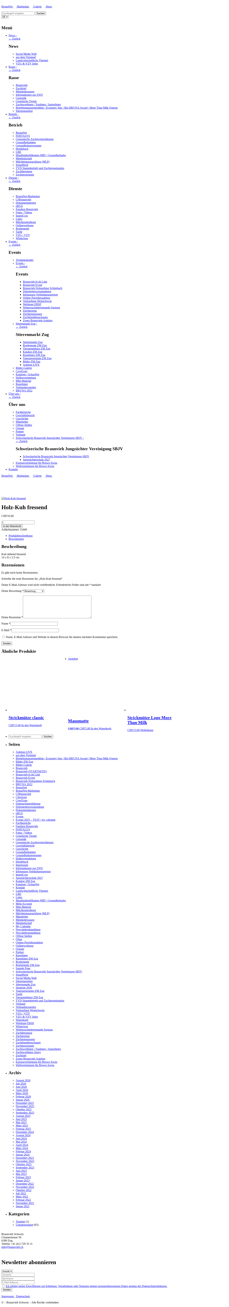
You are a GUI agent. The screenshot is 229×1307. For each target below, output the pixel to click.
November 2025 (25, 1106)
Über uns (15, 393)
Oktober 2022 (23, 1190)
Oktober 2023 (23, 1164)
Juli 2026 (21, 1083)
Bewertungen (16, 538)
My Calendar (23, 926)
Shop (49, 6)
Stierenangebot (24, 110)
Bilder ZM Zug (31, 361)
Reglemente (22, 228)
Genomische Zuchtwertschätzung (34, 139)
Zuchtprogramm (25, 174)
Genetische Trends (26, 101)
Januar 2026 (23, 1099)
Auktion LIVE (31, 364)
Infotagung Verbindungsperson (40, 294)
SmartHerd (22, 164)
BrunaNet (7, 6)
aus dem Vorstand (26, 57)
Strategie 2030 (24, 987)
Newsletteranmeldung (28, 932)
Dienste (14, 177)
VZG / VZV (23, 235)
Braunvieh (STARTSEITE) (31, 771)
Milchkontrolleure (26, 222)
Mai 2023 (21, 1174)
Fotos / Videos (24, 212)
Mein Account (24, 903)
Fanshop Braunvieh (27, 209)
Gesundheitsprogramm (28, 145)
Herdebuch (22, 148)
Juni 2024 (21, 1138)
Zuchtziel (21, 88)
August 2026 (23, 1080)
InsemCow (22, 215)
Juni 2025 (21, 1119)
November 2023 (25, 1161)
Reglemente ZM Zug (35, 345)
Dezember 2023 (25, 1157)
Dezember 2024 (25, 1132)
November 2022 (25, 1186)
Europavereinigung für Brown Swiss (36, 462)
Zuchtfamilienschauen (35, 317)
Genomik (21, 98)
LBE (18, 152)
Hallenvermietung (26, 377)
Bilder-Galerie (24, 367)
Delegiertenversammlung (37, 291)
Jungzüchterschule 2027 (36, 459)
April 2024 (22, 1144)
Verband (20, 434)
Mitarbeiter (22, 421)
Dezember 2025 (25, 1103)
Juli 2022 (21, 1193)
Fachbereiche (23, 412)
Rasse (13, 66)
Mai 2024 (21, 1141)
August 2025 (23, 1115)
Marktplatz (23, 6)
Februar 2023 (23, 1177)
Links (19, 218)
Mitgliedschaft (24, 158)
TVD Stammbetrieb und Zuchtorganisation (40, 168)
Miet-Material (23, 380)
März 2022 (22, 1196)
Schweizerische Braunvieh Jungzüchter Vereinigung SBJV (50, 437)
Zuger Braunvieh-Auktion (37, 320)
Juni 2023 (21, 1170)
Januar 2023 (23, 1180)
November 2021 (25, 1203)
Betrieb (13, 114)
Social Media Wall (26, 53)
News (13, 35)
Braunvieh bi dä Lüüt (35, 281)
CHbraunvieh (23, 199)
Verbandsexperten (26, 387)
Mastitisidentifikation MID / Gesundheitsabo (41, 155)
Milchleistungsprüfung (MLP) (33, 161)
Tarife (19, 231)
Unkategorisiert (24, 1224)
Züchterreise (30, 310)
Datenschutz (23, 1296)
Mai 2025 (21, 1122)
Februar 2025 (23, 1128)
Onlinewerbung (24, 225)
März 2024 (22, 1148)
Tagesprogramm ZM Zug (37, 358)
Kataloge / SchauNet (27, 374)
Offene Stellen (24, 425)
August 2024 (23, 1135)
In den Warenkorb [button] (31, 725)
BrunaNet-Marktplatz (28, 196)
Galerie (37, 6)
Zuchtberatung (24, 171)
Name (5, 623)
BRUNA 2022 (24, 390)
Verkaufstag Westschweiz (37, 301)
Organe (20, 428)
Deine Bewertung (12, 590)
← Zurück (14, 38)
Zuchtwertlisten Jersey (28, 1052)
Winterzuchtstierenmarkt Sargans (41, 307)
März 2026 (22, 1093)
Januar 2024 (23, 1154)
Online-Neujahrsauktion (36, 297)
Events (13, 241)
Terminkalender (24, 260)
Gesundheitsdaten (26, 142)
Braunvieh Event (32, 284)
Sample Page (23, 968)
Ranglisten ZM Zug (34, 355)
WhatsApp (22, 238)
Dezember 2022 (25, 1183)
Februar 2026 (23, 1096)
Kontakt (13, 469)
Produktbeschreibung (21, 535)
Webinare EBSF (32, 304)
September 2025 (25, 1112)
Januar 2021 (23, 1206)
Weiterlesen (146, 730)
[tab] (118, 535)
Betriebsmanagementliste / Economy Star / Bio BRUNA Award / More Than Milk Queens (67, 107)
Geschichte (22, 418)
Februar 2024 (23, 1151)
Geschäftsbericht (25, 415)
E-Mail (6, 630)
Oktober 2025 (23, 1109)
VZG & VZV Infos (27, 63)
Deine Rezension (12, 617)
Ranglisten (22, 384)
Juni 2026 (21, 1086)
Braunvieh (22, 85)
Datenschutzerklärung (28, 803)
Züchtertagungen (32, 313)
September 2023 (25, 1167)
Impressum (22, 864)
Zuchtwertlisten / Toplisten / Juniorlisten (38, 104)
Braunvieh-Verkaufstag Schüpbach (42, 288)
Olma (19, 939)
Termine (20, 1221)
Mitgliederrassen (25, 91)
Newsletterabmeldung (28, 929)
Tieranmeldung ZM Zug (36, 348)
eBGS (19, 206)
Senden (7, 1289)
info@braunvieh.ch (12, 1247)
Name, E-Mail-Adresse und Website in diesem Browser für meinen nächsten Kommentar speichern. (62, 637)
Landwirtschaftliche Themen (32, 60)
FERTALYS (23, 135)
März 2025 (22, 1125)
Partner (20, 431)
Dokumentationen (26, 202)
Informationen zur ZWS (29, 94)
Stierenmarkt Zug (26, 323)
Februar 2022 (23, 1199)
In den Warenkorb (12, 526)
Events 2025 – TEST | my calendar (35, 819)
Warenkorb (22, 1019)
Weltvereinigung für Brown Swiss (35, 466)
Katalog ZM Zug (32, 351)
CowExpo (21, 371)
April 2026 (22, 1090)
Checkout (21, 797)
